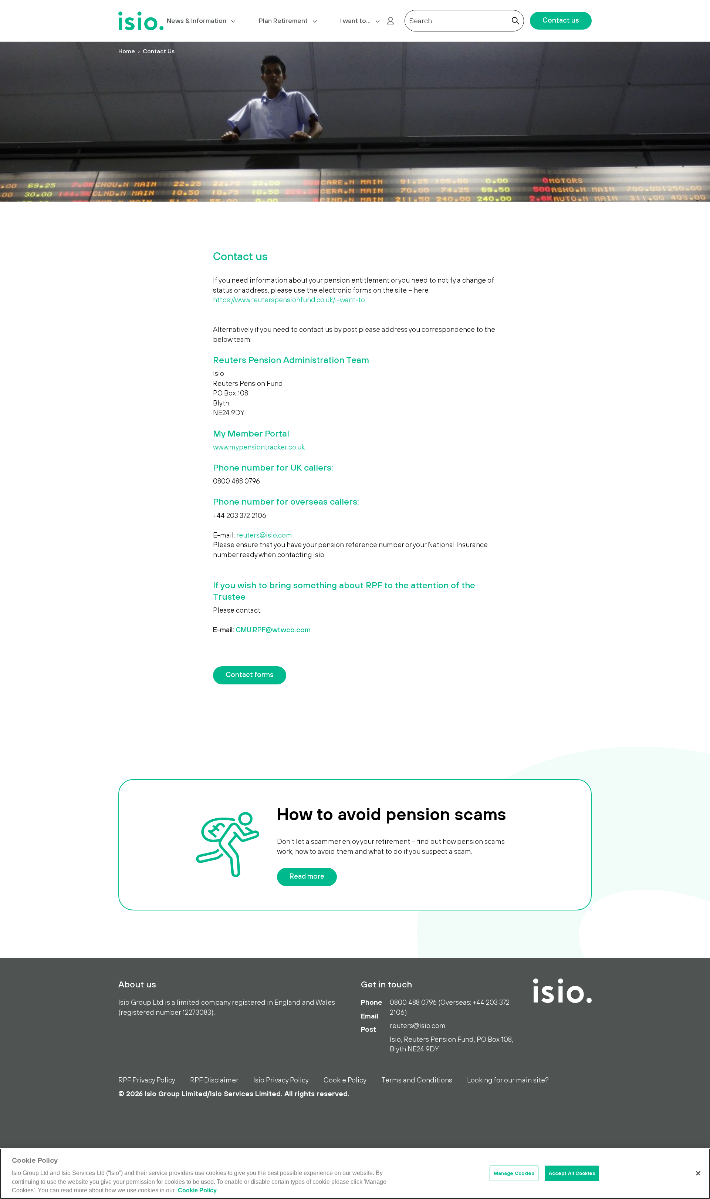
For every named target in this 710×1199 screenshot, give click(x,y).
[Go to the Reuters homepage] (141, 20)
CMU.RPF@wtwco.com (273, 630)
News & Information (196, 20)
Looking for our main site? (508, 1080)
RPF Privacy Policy (146, 1080)
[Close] (698, 1173)
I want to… (355, 20)
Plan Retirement (283, 20)
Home (126, 51)
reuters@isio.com (264, 535)
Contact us (560, 20)
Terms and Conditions (416, 1080)
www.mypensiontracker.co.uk (259, 447)
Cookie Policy (345, 1080)
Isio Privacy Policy (281, 1080)
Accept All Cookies (572, 1173)
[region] (355, 1173)
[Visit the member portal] (390, 21)
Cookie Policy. (198, 1191)
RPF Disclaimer (214, 1080)
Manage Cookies (514, 1173)
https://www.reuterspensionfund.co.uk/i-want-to (289, 300)
